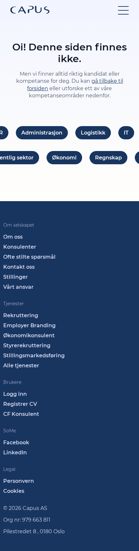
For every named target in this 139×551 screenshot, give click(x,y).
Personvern (18, 481)
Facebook (16, 442)
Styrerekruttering (26, 345)
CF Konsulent (21, 414)
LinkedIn (15, 452)
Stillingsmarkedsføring (34, 355)
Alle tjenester (21, 365)
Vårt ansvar (18, 287)
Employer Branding (29, 325)
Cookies (13, 491)
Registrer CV (20, 404)
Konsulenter (19, 247)
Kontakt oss (19, 267)
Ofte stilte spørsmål (29, 257)
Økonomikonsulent (29, 335)
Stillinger (15, 277)
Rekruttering (20, 315)
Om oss (13, 237)
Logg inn (15, 394)
